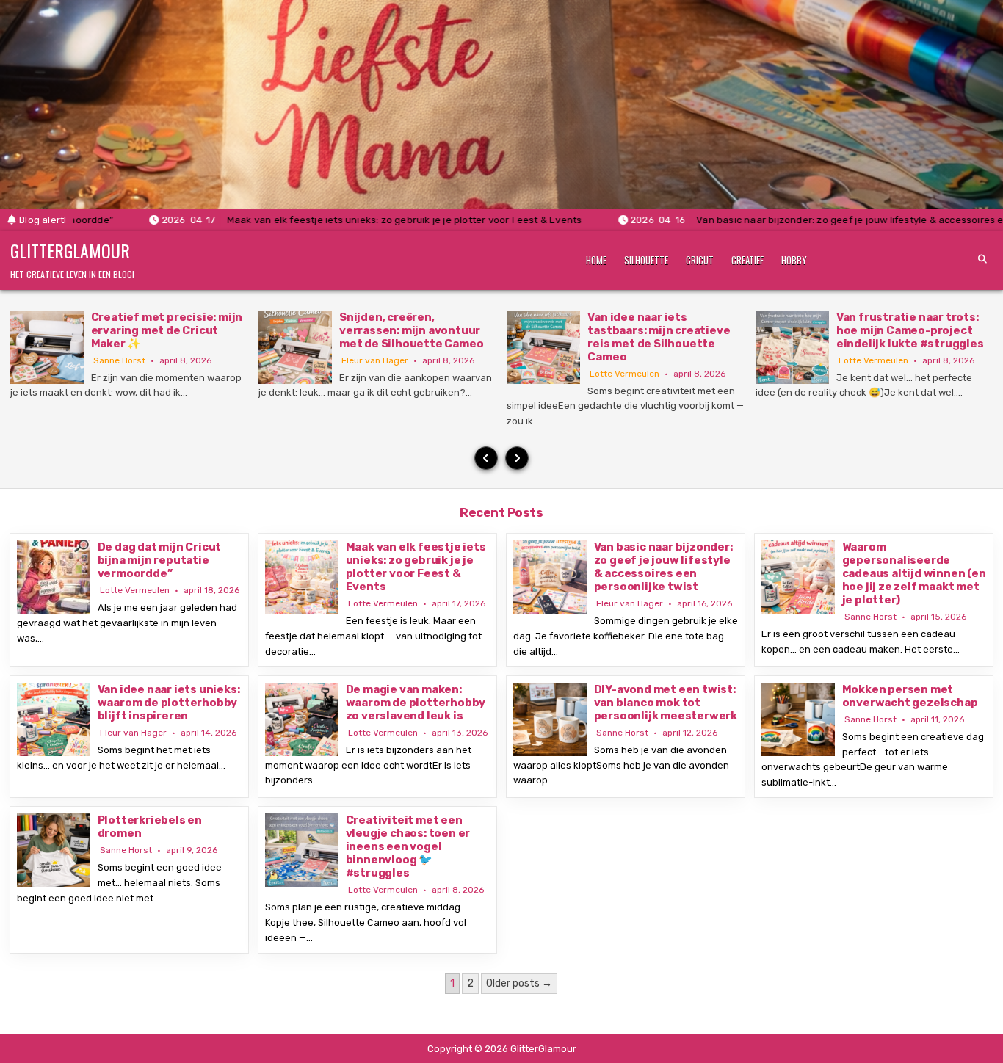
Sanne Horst (119, 360)
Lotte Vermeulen (624, 373)
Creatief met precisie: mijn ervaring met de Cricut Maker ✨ (167, 330)
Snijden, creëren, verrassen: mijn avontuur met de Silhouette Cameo (411, 330)
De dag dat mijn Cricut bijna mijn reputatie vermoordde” (160, 560)
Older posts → (519, 983)
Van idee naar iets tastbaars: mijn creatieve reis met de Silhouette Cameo (658, 337)
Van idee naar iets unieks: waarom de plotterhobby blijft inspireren (169, 702)
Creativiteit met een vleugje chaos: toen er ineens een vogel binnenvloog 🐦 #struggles (408, 846)
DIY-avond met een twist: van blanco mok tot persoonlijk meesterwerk (665, 702)
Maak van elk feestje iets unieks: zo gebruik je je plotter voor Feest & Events (416, 566)
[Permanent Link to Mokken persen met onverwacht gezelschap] (798, 719)
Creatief (747, 260)
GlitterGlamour (70, 250)
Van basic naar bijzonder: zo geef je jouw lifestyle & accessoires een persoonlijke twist (663, 566)
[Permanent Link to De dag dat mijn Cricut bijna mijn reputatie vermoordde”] (53, 577)
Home (596, 260)
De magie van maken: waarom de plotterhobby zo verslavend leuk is (416, 702)
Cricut (700, 260)
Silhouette (646, 260)
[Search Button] (982, 259)
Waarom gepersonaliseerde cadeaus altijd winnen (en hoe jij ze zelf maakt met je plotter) (914, 573)
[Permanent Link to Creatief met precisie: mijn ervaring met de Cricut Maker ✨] (47, 347)
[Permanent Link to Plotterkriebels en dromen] (53, 850)
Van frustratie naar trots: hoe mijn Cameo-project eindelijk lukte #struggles (910, 330)
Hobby (794, 260)
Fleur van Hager (374, 360)
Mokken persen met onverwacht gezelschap (910, 696)
